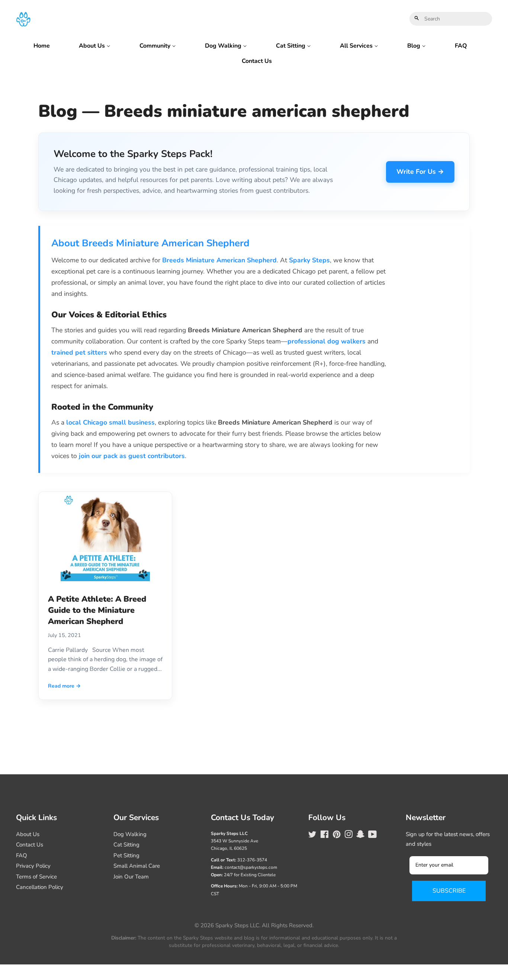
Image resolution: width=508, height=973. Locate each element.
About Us (92, 46)
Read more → (64, 685)
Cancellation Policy (39, 887)
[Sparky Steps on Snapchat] (360, 835)
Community (155, 46)
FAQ (461, 46)
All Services (357, 46)
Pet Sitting (126, 855)
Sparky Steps (309, 260)
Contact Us (257, 61)
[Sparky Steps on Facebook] (324, 835)
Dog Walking (224, 46)
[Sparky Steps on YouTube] (372, 835)
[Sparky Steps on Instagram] (348, 835)
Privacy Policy (33, 866)
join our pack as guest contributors (132, 455)
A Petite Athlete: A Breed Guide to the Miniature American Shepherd (97, 610)
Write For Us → (420, 171)
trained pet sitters (79, 352)
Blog (414, 46)
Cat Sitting (291, 46)
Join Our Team (131, 876)
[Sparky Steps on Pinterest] (336, 835)
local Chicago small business (110, 422)
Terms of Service (36, 876)
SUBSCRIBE (449, 891)
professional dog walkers (326, 341)
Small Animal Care (136, 866)
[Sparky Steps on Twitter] (312, 835)
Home (41, 46)
